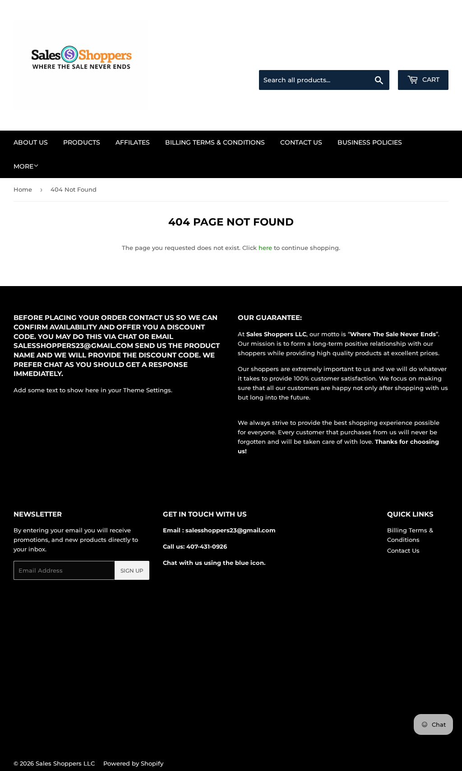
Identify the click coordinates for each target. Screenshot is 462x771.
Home (23, 189)
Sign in (377, 59)
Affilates (133, 142)
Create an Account (423, 59)
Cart (429, 79)
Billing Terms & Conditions (215, 142)
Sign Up (131, 570)
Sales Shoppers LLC (65, 763)
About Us (31, 142)
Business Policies (369, 142)
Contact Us (301, 142)
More (23, 166)
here (265, 247)
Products (81, 142)
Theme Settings (147, 390)
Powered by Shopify (133, 763)
